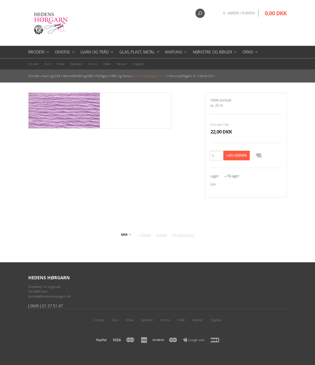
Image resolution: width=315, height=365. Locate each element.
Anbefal (161, 234)
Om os (92, 64)
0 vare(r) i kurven (239, 13)
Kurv (48, 64)
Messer (122, 64)
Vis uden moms (183, 234)
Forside (33, 64)
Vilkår (107, 64)
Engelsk (138, 64)
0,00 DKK (276, 13)
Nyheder (76, 64)
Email (60, 64)
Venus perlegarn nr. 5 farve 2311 (191, 76)
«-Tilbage (144, 234)
